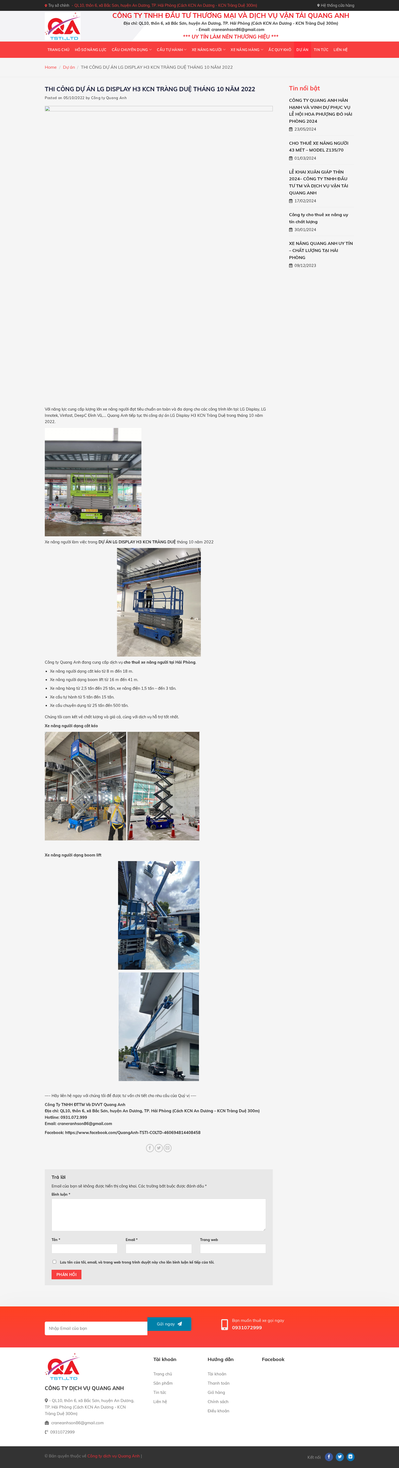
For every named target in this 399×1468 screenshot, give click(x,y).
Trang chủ (58, 50)
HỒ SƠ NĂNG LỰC (91, 50)
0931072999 (247, 1327)
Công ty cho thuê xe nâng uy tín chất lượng (318, 218)
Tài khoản (217, 1373)
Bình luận (61, 1194)
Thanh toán (219, 1383)
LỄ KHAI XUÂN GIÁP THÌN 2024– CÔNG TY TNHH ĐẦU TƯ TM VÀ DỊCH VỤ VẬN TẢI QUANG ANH (318, 182)
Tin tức (321, 50)
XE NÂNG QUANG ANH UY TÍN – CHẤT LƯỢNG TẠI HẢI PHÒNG (321, 250)
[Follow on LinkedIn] (351, 1457)
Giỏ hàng (216, 1392)
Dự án (302, 50)
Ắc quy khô (279, 50)
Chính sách (218, 1401)
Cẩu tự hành (170, 50)
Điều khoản (218, 1410)
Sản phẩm (163, 1383)
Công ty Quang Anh (109, 98)
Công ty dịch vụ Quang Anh (113, 1455)
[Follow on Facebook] (329, 1457)
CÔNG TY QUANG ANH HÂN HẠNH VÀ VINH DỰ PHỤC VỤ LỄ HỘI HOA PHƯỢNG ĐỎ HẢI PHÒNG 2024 (320, 110)
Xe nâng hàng (245, 50)
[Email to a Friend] (168, 1148)
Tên (56, 1239)
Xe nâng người (207, 50)
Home (51, 67)
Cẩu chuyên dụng (130, 50)
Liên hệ (341, 50)
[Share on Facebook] (150, 1148)
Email (132, 1239)
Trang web (209, 1239)
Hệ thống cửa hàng (337, 5)
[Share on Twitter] (159, 1148)
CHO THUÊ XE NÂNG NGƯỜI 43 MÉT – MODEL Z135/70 (319, 146)
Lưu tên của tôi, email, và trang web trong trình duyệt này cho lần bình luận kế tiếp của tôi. (137, 1262)
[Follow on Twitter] (340, 1457)
